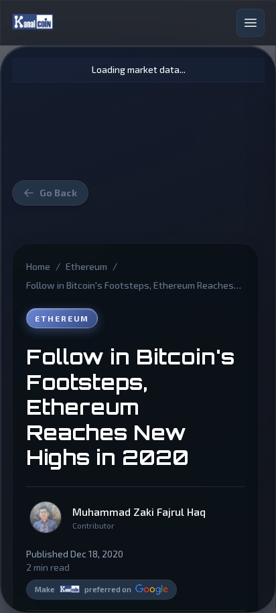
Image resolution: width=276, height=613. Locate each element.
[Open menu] (250, 23)
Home (38, 266)
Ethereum (86, 266)
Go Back (58, 192)
